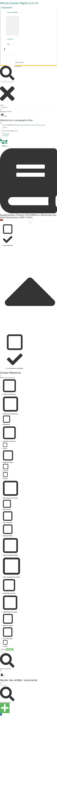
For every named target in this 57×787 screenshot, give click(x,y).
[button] (1, 141)
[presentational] (56, 107)
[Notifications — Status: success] (4, 49)
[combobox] (28, 107)
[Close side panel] (0, 138)
